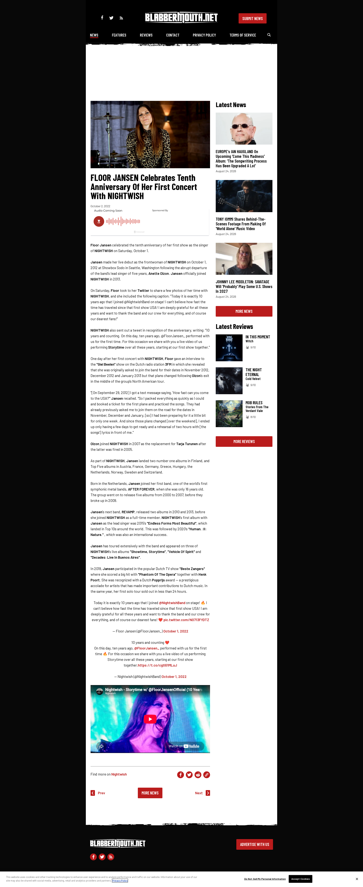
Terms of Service (243, 35)
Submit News (252, 18)
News (94, 35)
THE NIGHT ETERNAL (254, 372)
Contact (172, 35)
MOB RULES (254, 402)
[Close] (357, 879)
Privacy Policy (204, 35)
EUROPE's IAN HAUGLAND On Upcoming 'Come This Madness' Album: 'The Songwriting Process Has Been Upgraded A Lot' (241, 158)
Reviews (146, 35)
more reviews (244, 441)
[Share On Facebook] (180, 774)
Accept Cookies (300, 878)
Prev (101, 793)
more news (244, 311)
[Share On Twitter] (189, 774)
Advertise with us (254, 844)
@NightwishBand (172, 602)
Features (119, 35)
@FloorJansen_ (146, 648)
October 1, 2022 (175, 631)
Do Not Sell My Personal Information (265, 878)
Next (199, 793)
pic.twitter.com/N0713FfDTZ (186, 620)
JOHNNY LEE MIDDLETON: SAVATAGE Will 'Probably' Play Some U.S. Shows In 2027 (244, 286)
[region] (181, 879)
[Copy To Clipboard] (206, 774)
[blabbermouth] (181, 22)
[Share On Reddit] (198, 774)
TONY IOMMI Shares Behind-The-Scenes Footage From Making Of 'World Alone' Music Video (241, 223)
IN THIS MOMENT (258, 336)
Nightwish (119, 774)
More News (150, 792)
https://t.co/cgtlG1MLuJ (157, 665)
